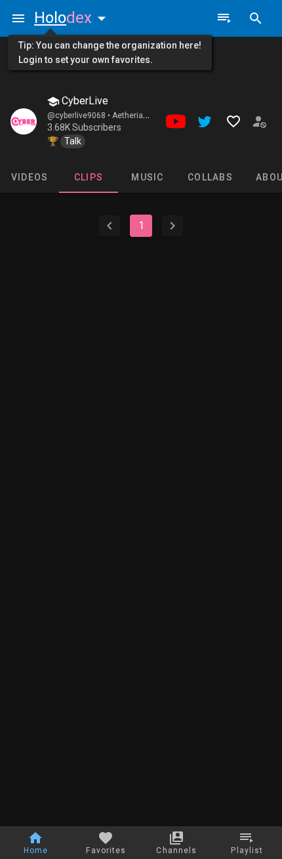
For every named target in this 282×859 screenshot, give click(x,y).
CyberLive (83, 100)
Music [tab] (147, 177)
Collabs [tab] (210, 177)
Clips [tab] (88, 177)
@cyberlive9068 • (79, 115)
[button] (72, 18)
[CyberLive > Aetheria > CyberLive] (23, 121)
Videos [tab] (30, 177)
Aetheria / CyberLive (148, 115)
